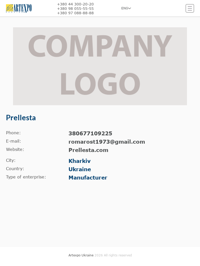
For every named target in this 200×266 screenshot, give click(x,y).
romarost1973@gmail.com (106, 141)
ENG (124, 8)
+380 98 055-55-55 (75, 8)
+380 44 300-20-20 (75, 4)
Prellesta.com (88, 150)
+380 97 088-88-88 (75, 13)
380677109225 (90, 133)
